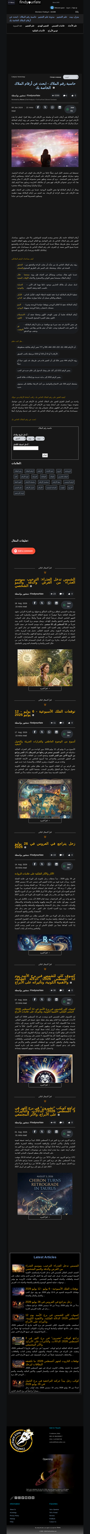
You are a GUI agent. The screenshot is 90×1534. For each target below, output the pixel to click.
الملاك (52, 477)
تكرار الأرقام (30, 487)
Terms (58, 1527)
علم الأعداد (72, 26)
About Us (13, 1509)
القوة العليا (18, 482)
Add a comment (25, 551)
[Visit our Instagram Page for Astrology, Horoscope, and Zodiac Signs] (19, 1498)
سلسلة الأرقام (30, 482)
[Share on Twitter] (45, 107)
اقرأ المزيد (44, 688)
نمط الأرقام (56, 482)
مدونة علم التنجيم (45, 17)
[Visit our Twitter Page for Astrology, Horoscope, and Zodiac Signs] (22, 1498)
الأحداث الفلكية (38, 31)
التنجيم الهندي (43, 26)
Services (52, 1515)
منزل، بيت (74, 17)
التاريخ (70, 487)
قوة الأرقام (24, 477)
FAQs (11, 1522)
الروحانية (68, 471)
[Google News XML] (54, 88)
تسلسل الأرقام (44, 482)
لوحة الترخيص (19, 493)
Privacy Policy (14, 1515)
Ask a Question (54, 1509)
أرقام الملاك (30, 471)
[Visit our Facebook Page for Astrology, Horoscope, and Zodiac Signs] (16, 1498)
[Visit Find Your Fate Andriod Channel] (33, 1498)
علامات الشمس (58, 26)
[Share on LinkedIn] (59, 107)
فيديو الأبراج (53, 31)
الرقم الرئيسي (69, 482)
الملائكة (43, 477)
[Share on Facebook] (37, 107)
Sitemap (12, 1519)
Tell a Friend (53, 1512)
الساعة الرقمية (51, 487)
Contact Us (52, 1522)
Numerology (21, 77)
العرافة (34, 477)
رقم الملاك (18, 471)
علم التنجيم (62, 17)
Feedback (52, 1519)
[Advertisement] (45, 53)
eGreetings (13, 1512)
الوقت (62, 487)
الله (16, 477)
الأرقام (40, 471)
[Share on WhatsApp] (52, 107)
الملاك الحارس (63, 477)
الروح (59, 471)
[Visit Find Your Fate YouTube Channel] (26, 1498)
